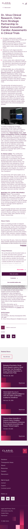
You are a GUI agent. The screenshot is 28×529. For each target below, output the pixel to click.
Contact (3, 483)
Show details (20, 269)
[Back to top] (25, 451)
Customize (13, 278)
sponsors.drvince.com (7, 306)
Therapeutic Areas (7, 462)
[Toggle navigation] (26, 3)
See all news (6, 356)
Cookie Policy (5, 513)
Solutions (4, 459)
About (3, 465)
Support (3, 485)
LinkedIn (18, 307)
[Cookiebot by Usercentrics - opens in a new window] (20, 246)
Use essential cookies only (14, 282)
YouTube (3, 309)
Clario (24, 75)
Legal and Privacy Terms (8, 508)
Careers (3, 471)
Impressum (4, 515)
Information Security (7, 511)
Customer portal (6, 488)
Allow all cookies (14, 274)
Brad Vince (4, 192)
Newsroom (4, 474)
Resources (4, 468)
